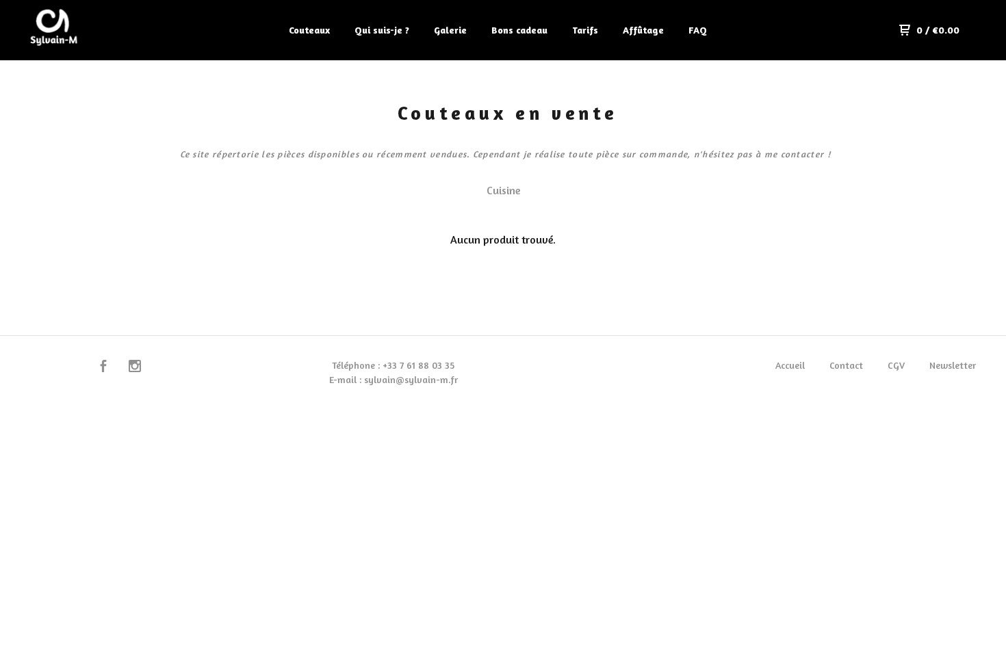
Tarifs (585, 30)
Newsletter (952, 365)
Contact (846, 365)
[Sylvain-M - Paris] (93, 30)
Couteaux (309, 30)
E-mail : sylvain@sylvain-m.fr (393, 379)
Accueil (790, 365)
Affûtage (643, 30)
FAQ (697, 30)
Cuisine (503, 190)
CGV (896, 365)
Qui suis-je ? (381, 30)
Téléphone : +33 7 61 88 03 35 (393, 365)
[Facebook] (103, 368)
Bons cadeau (519, 30)
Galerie (450, 30)
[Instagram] (134, 368)
